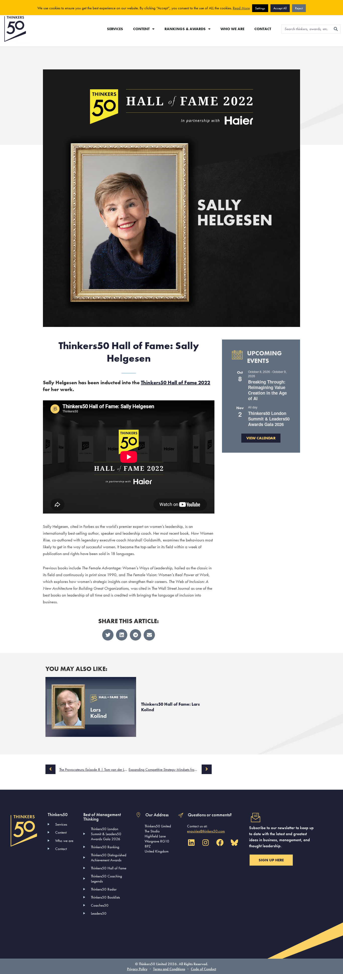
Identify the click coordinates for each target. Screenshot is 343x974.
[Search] (335, 29)
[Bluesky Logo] (234, 842)
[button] (107, 635)
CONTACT (262, 28)
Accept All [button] (280, 8)
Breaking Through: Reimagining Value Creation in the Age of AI (267, 390)
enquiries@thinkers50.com (206, 831)
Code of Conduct (203, 968)
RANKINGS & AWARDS (185, 28)
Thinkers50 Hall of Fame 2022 (175, 382)
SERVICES (115, 28)
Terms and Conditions (169, 968)
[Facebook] (219, 842)
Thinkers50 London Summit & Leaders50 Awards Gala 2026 (269, 418)
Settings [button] (260, 8)
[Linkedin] (191, 842)
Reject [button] (299, 8)
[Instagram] (205, 842)
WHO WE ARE (232, 28)
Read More (241, 8)
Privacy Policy (137, 968)
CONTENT (141, 28)
